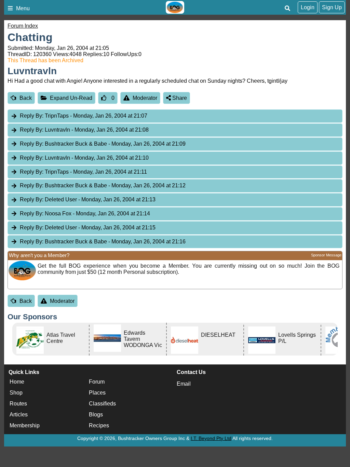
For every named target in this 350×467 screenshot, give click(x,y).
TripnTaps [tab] (83, 116)
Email (184, 384)
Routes (18, 404)
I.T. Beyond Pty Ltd (211, 438)
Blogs (96, 415)
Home (17, 382)
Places (97, 393)
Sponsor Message (326, 255)
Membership (25, 426)
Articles (19, 415)
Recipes (99, 426)
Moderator (145, 98)
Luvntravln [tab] (84, 130)
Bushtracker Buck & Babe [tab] (103, 144)
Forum (97, 382)
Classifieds (102, 404)
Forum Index (23, 26)
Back (25, 98)
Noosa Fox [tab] (85, 213)
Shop (16, 393)
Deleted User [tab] (88, 199)
